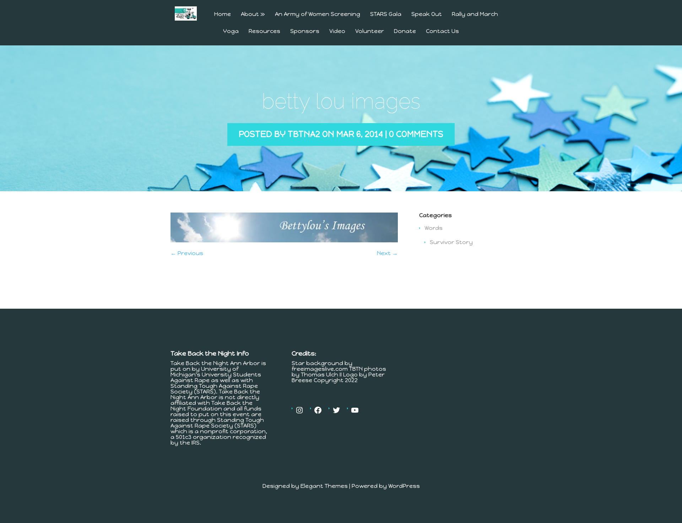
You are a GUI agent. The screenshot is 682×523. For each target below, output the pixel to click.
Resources (264, 31)
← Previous (186, 253)
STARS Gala (385, 14)
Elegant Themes (324, 486)
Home (222, 14)
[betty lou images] (284, 240)
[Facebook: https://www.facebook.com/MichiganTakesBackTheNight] (318, 410)
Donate (405, 31)
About (253, 14)
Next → (387, 253)
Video (337, 31)
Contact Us (442, 31)
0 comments (416, 134)
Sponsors (304, 31)
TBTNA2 (304, 134)
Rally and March (475, 14)
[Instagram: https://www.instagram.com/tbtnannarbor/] (299, 410)
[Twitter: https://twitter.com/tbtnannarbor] (336, 410)
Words (433, 228)
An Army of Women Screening (317, 14)
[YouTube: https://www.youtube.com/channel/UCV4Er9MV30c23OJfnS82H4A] (354, 410)
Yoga (231, 31)
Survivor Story (451, 242)
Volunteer (369, 31)
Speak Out (426, 14)
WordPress (404, 486)
